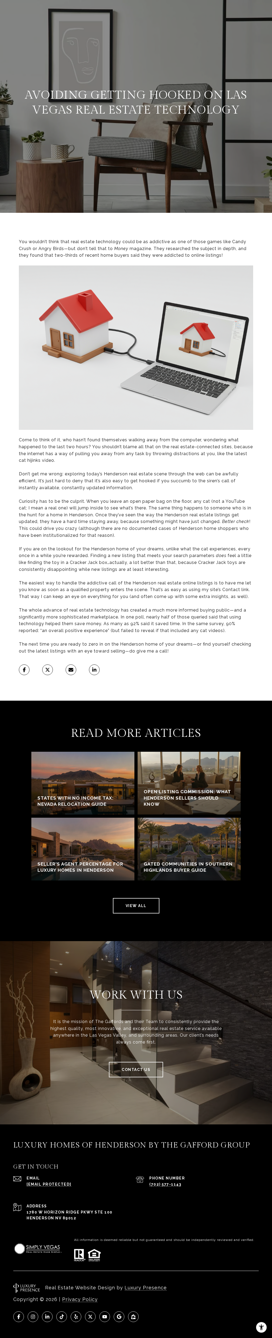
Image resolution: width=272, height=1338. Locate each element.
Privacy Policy (80, 1299)
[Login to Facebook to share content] (24, 669)
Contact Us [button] (136, 1069)
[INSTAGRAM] (33, 1316)
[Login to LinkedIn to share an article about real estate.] (94, 669)
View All (136, 906)
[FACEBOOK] (18, 1316)
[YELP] (76, 1316)
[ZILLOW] (133, 1316)
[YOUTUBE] (104, 1316)
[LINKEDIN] (47, 1316)
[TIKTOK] (61, 1316)
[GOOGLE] (119, 1316)
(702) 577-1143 (165, 1184)
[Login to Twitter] (47, 669)
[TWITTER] (90, 1316)
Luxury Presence (146, 1287)
